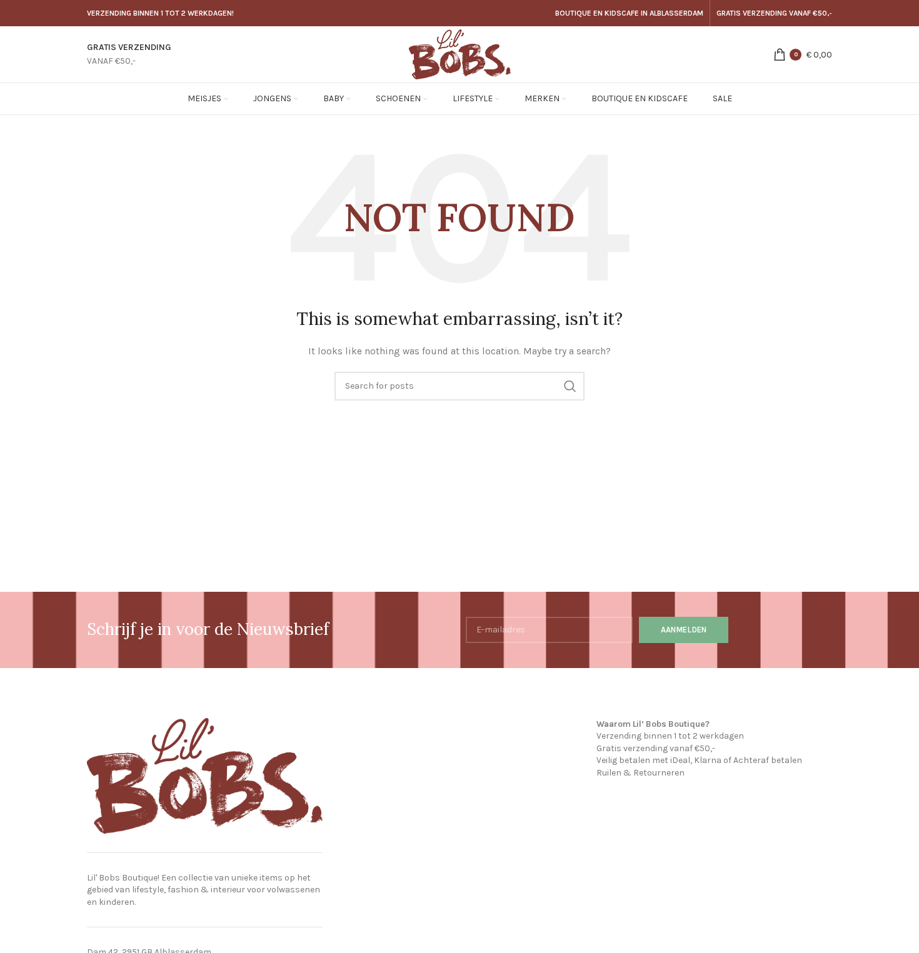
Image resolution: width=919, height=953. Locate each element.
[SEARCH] (570, 386)
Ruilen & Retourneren (640, 772)
